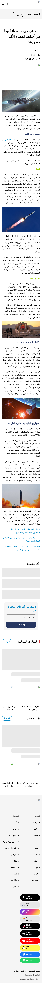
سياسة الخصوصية (34, 971)
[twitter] (36, 59)
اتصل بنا (16, 971)
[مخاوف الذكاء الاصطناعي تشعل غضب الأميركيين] (26, 694)
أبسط (16, 823)
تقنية (29, 14)
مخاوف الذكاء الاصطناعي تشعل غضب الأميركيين (27, 708)
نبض (27, 905)
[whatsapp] (33, 59)
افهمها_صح (14, 835)
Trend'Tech (36, 975)
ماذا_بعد (15, 880)
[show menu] (3, 4)
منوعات (35, 880)
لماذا (16, 874)
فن (37, 867)
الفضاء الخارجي (11, 139)
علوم (36, 874)
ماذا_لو (15, 887)
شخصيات (14, 867)
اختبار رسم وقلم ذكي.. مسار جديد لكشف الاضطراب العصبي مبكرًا (27, 785)
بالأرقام (15, 855)
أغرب (16, 829)
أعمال (36, 861)
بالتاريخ (15, 861)
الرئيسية (37, 14)
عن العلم (24, 971)
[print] (39, 59)
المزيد (8, 642)
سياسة (35, 823)
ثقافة (36, 855)
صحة (36, 842)
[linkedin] (30, 59)
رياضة (36, 829)
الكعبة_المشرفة (12, 848)
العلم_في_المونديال (10, 842)
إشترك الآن (21, 624)
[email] (26, 59)
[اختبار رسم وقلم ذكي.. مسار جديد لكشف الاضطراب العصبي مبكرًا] (26, 770)
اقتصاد (35, 835)
